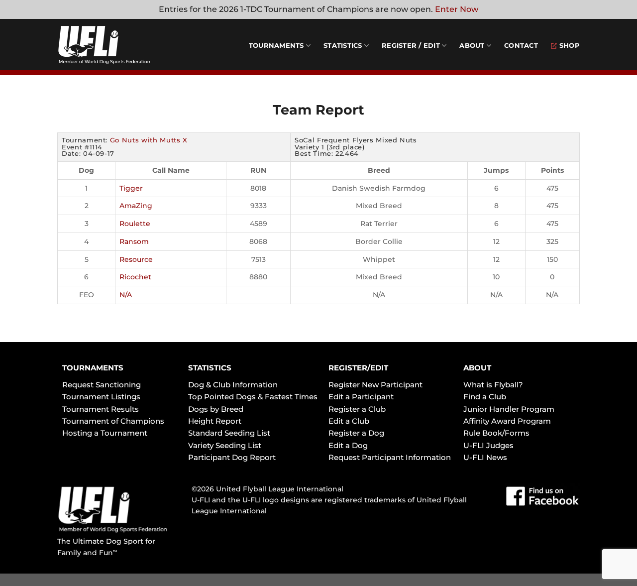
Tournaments (276, 45)
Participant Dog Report (232, 457)
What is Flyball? (493, 384)
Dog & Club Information (233, 384)
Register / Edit (411, 45)
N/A (125, 294)
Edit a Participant (361, 396)
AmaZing (135, 205)
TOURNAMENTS (92, 367)
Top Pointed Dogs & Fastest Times (253, 396)
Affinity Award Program (507, 421)
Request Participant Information (389, 457)
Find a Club (484, 396)
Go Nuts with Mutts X (149, 140)
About (471, 45)
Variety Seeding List (224, 445)
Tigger (131, 188)
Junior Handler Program (508, 409)
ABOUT (477, 367)
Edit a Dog (348, 445)
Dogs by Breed (215, 409)
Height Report (214, 421)
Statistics (342, 45)
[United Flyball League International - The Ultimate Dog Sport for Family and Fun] (117, 44)
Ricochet (135, 276)
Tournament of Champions (113, 421)
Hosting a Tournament (104, 433)
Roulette (134, 223)
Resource (136, 259)
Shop (569, 45)
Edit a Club (348, 421)
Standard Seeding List (229, 433)
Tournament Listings (101, 396)
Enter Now (456, 9)
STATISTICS (209, 367)
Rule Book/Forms (496, 433)
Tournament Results (100, 409)
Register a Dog (356, 433)
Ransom (134, 241)
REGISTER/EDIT (358, 367)
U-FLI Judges (488, 445)
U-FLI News (485, 457)
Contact (521, 45)
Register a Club (357, 409)
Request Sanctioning (101, 384)
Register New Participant (375, 384)
